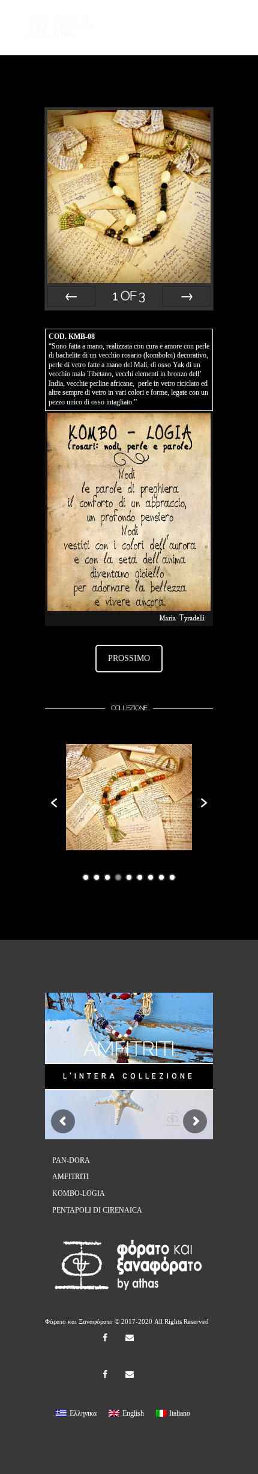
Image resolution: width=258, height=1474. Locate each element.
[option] (129, 797)
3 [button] (107, 877)
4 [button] (118, 877)
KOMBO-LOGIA (78, 1193)
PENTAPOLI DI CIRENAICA (97, 1210)
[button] (54, 803)
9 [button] (172, 877)
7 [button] (150, 877)
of (129, 295)
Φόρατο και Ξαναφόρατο (79, 1321)
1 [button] (85, 877)
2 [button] (96, 877)
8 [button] (161, 877)
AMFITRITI (70, 1176)
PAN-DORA (71, 1160)
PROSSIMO (129, 658)
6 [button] (139, 877)
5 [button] (129, 877)
